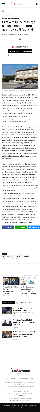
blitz (25, 254)
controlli (30, 254)
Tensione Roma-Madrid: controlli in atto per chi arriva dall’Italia (24, 322)
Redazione (24, 406)
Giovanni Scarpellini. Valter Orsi (12, 256)
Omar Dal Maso (8, 33)
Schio (9, 15)
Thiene (4, 337)
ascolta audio (10, 51)
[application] (20, 51)
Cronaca (4, 18)
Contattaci (8, 408)
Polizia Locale (7, 259)
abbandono (11, 254)
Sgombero (16, 259)
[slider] (28, 51)
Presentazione (6, 406)
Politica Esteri (6, 284)
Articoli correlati (8, 303)
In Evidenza (11, 18)
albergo (19, 254)
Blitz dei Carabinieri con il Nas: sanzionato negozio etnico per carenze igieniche (25, 334)
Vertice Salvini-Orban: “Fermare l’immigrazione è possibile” (11, 290)
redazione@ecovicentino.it (23, 398)
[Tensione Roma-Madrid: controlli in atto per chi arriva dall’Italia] (7, 322)
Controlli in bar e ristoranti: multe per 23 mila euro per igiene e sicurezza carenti (23, 310)
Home (4, 15)
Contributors (32, 406)
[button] (37, 4)
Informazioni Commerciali (21, 408)
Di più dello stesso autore (24, 303)
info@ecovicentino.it (23, 400)
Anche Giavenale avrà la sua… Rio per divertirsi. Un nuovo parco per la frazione (29, 290)
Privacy (32, 408)
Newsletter (15, 406)
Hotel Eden (26, 256)
